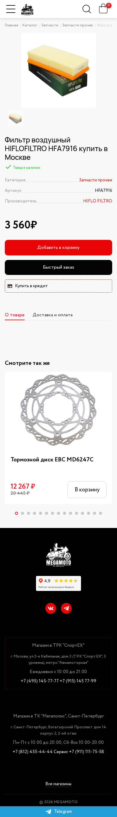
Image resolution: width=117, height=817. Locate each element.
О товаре (15, 315)
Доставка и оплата (53, 315)
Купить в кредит (31, 286)
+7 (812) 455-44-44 (33, 752)
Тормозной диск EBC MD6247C (52, 460)
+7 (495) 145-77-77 (40, 681)
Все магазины (58, 784)
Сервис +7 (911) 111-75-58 (79, 752)
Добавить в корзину (58, 247)
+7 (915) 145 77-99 (78, 681)
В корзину (87, 490)
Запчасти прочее (95, 180)
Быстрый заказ (58, 267)
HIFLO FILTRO (97, 201)
